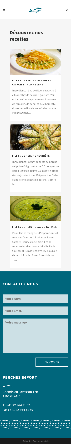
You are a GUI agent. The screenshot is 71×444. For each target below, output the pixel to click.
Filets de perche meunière (31, 155)
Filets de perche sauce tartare (34, 226)
